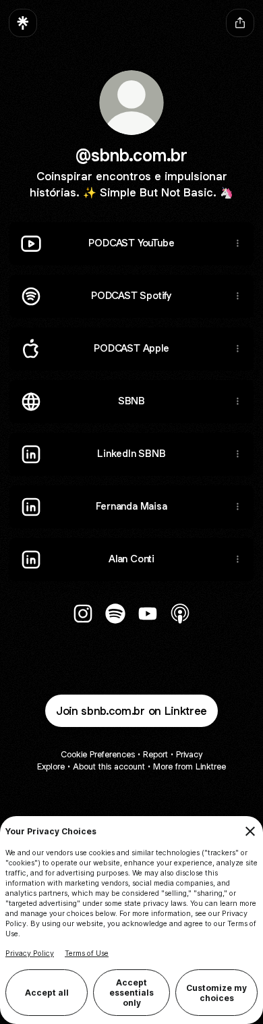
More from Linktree (189, 766)
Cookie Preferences (98, 754)
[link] (83, 613)
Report (155, 754)
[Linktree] (22, 22)
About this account (109, 766)
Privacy (189, 754)
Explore (51, 766)
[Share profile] (240, 22)
